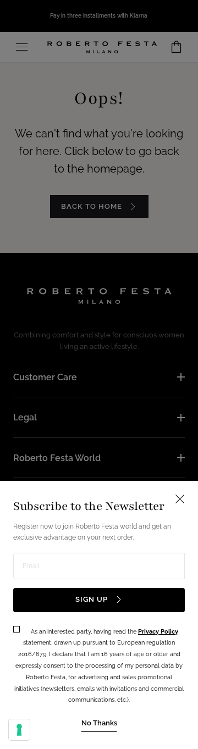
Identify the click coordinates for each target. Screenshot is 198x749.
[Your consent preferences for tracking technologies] (19, 729)
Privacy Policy (158, 631)
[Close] (99, 374)
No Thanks (99, 723)
